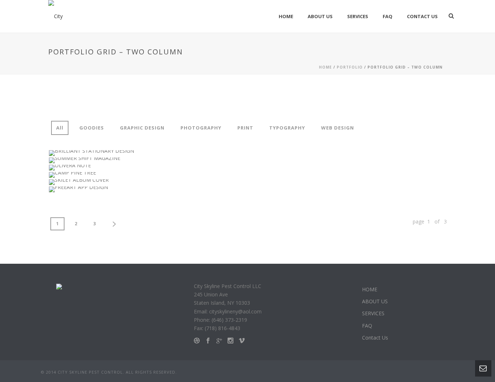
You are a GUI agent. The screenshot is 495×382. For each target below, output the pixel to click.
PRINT (245, 127)
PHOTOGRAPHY (200, 127)
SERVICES (357, 16)
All (59, 127)
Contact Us (422, 16)
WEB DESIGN (337, 127)
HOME (286, 16)
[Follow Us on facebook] (208, 341)
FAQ (387, 16)
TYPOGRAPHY (287, 127)
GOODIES (91, 127)
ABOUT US (320, 16)
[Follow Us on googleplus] (219, 341)
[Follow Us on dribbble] (197, 341)
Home (325, 67)
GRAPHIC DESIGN (142, 127)
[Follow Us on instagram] (230, 341)
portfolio (350, 67)
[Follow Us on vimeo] (242, 341)
